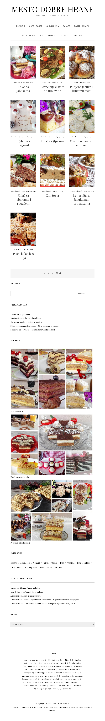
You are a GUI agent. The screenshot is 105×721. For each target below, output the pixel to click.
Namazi (36, 562)
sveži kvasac (30, 685)
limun (63, 669)
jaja (42, 666)
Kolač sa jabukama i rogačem (23, 199)
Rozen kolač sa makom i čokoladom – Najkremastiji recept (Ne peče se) (51, 599)
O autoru (77, 35)
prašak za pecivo (62, 679)
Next (58, 273)
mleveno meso (30, 676)
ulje (53, 685)
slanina (58, 682)
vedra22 (13, 588)
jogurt (68, 666)
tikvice (43, 685)
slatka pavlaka (73, 682)
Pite (42, 35)
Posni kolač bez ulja (23, 256)
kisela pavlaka (37, 669)
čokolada (64, 685)
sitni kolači (46, 682)
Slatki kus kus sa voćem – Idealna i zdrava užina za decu (32, 330)
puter (77, 679)
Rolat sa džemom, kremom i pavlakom (25, 318)
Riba (79, 562)
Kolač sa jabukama (23, 89)
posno (34, 679)
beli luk (45, 660)
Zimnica (52, 35)
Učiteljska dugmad (23, 143)
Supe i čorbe (35, 26)
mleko (41, 673)
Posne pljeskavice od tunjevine (52, 89)
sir (34, 682)
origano (55, 676)
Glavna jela (52, 26)
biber (69, 660)
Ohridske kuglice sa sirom (81, 143)
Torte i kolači (81, 26)
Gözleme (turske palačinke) (30, 588)
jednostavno (54, 666)
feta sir (65, 663)
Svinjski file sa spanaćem (20, 314)
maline (74, 669)
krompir (52, 669)
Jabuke (32, 666)
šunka (67, 689)
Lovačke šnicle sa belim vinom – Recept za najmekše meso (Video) (49, 603)
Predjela (20, 26)
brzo (32, 663)
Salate (66, 26)
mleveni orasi (72, 673)
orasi (44, 676)
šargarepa (45, 689)
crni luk (53, 663)
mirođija (29, 673)
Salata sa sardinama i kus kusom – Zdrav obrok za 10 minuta (34, 326)
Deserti (75, 82)
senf (26, 682)
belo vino (57, 660)
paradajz (67, 676)
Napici (46, 562)
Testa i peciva (28, 35)
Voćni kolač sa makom (34, 592)
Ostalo (63, 35)
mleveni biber (55, 673)
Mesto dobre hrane (52, 9)
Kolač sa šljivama (52, 141)
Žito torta (52, 195)
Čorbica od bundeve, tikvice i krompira (26, 322)
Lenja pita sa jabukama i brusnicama (81, 199)
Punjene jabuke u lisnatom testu (82, 89)
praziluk (46, 679)
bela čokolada (31, 660)
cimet (43, 663)
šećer (57, 689)
